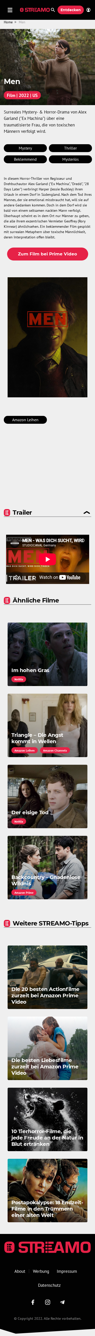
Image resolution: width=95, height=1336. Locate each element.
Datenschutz (49, 1285)
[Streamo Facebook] (33, 1302)
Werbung (41, 1271)
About (19, 1271)
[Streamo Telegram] (62, 1302)
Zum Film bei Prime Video (47, 253)
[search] (53, 10)
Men (22, 22)
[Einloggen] (87, 10)
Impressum (67, 1271)
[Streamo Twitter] (48, 1302)
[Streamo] (35, 10)
